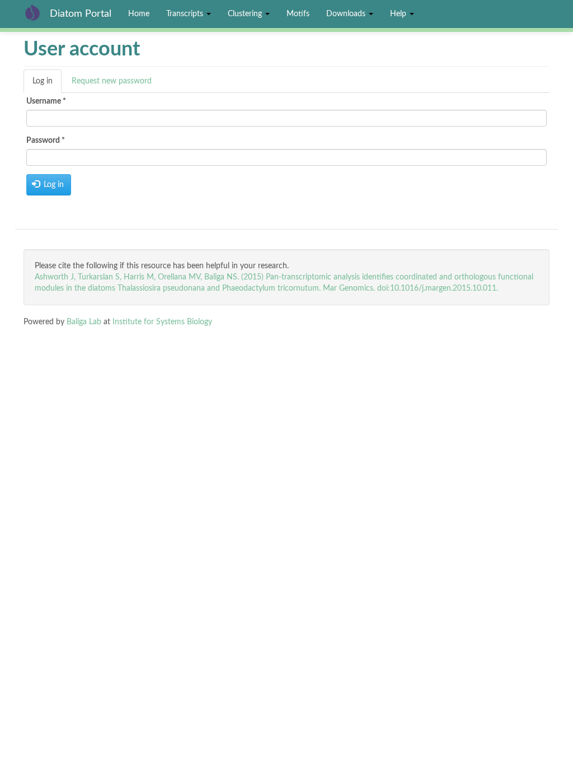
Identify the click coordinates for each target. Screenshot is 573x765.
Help (399, 14)
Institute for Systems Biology (162, 322)
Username (46, 101)
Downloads (347, 14)
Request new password (112, 81)
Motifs (297, 14)
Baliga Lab (84, 322)
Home (138, 14)
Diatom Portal (80, 14)
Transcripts (185, 14)
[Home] (37, 12)
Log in (47, 85)
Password (45, 140)
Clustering (246, 14)
